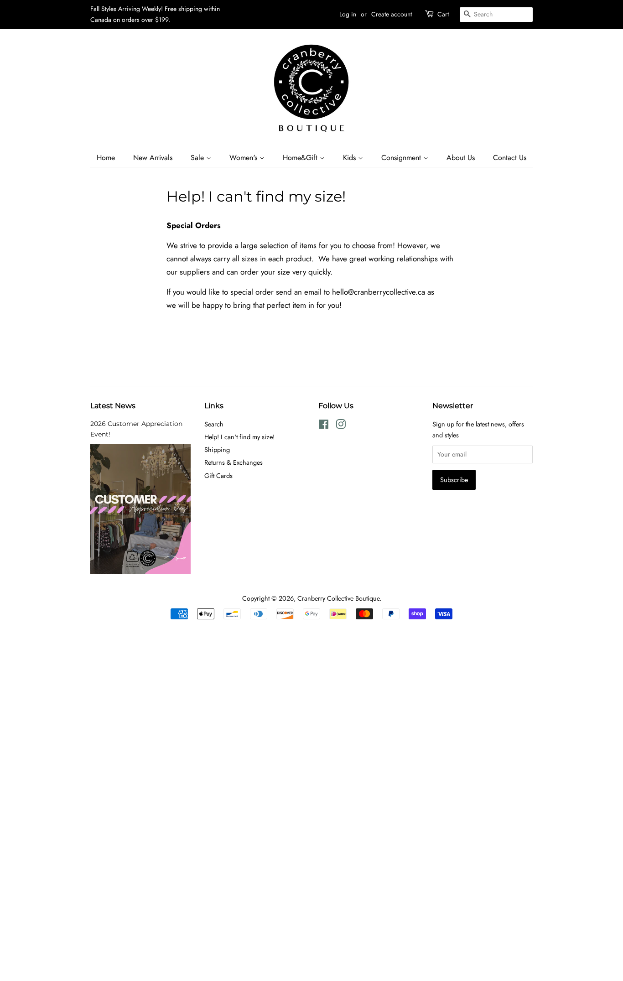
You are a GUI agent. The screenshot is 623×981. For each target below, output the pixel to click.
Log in (347, 14)
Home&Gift (301, 157)
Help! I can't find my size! (239, 436)
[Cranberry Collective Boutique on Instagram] (341, 426)
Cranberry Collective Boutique (338, 598)
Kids (350, 157)
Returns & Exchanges (233, 462)
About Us (460, 157)
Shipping (217, 449)
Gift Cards (218, 475)
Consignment (402, 157)
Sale (198, 157)
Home (106, 157)
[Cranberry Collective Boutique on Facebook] (323, 426)
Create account (391, 14)
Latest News (112, 405)
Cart (443, 14)
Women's (244, 157)
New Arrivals (152, 157)
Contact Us (509, 157)
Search (213, 424)
